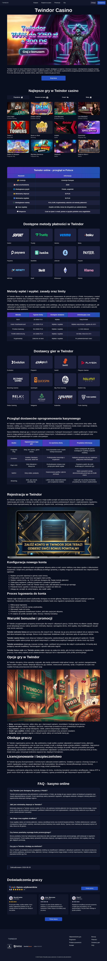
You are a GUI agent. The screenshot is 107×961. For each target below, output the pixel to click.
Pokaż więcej (53, 919)
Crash (64, 97)
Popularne (17, 97)
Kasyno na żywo (40, 97)
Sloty (87, 97)
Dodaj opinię (89, 888)
